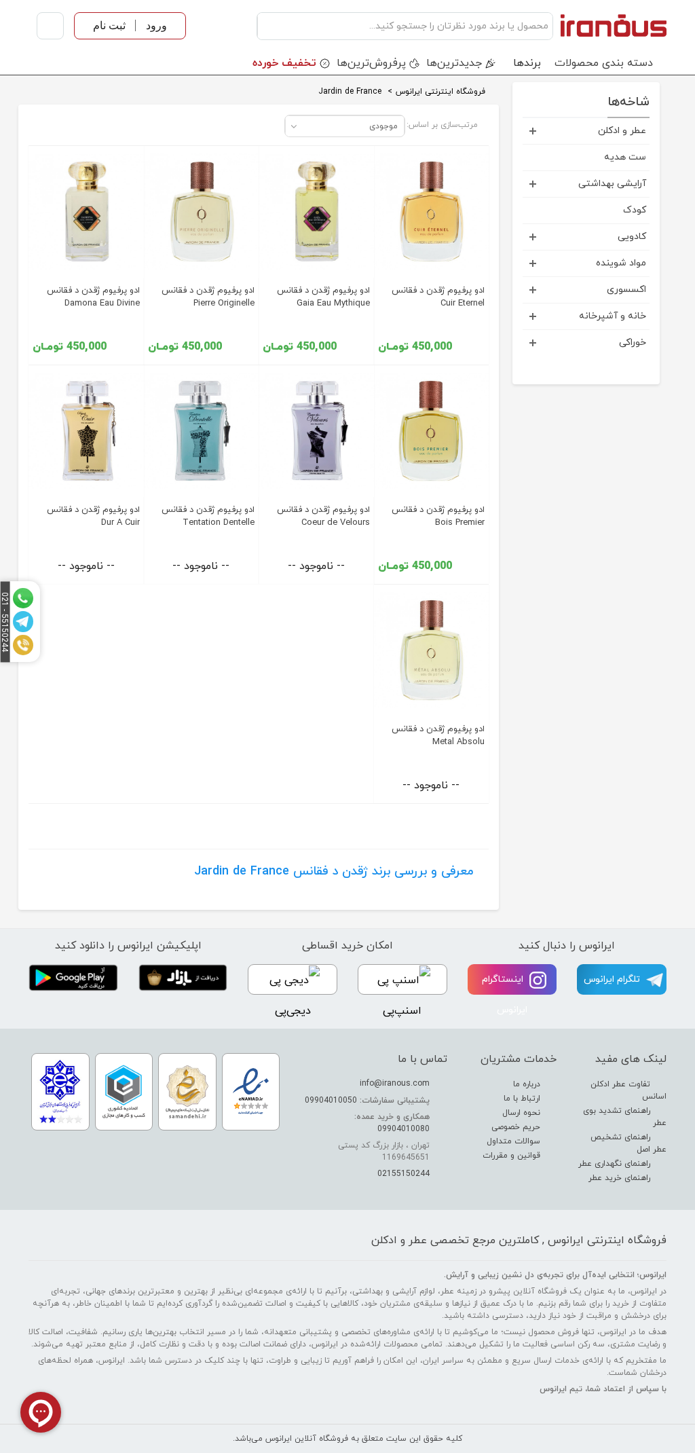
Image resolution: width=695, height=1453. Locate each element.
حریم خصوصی (517, 1127)
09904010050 (331, 1100)
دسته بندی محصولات (604, 63)
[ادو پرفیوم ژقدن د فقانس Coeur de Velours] (316, 431)
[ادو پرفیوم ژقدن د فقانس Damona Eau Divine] (86, 212)
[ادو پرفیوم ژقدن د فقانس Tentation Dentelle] (201, 431)
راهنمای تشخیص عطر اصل (628, 1143)
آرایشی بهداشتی (612, 183)
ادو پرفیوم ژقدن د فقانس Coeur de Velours (323, 516)
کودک (634, 210)
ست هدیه (625, 157)
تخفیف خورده (284, 63)
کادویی (632, 236)
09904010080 (403, 1129)
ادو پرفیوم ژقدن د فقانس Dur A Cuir (93, 516)
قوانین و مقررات (513, 1155)
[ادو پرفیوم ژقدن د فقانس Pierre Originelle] (201, 212)
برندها (527, 63)
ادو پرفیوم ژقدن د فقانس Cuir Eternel (438, 297)
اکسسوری (626, 289)
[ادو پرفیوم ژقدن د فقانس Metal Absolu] (431, 650)
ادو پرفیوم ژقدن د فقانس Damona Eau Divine (93, 297)
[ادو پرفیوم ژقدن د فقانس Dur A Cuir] (86, 431)
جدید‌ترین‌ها (454, 63)
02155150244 (403, 1174)
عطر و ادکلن (622, 130)
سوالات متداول (515, 1141)
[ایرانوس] (613, 26)
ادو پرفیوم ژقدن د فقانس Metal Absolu (438, 735)
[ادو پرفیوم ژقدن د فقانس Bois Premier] (431, 431)
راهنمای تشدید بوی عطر (624, 1116)
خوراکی (632, 342)
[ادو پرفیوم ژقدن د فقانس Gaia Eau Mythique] (316, 212)
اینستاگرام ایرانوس (505, 994)
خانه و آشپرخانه (612, 316)
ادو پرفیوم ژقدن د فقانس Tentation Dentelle (208, 516)
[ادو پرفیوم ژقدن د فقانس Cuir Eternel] (431, 212)
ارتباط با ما (523, 1098)
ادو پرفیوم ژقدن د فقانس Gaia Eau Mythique (323, 297)
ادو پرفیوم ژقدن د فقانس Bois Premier (438, 516)
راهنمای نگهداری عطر (615, 1163)
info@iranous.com (395, 1083)
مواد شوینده (621, 263)
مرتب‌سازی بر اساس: (442, 124)
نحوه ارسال (522, 1112)
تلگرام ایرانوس (613, 979)
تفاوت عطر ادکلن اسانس (628, 1090)
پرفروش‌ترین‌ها (371, 63)
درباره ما (528, 1084)
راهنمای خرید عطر (620, 1178)
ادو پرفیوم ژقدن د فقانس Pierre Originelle (208, 297)
